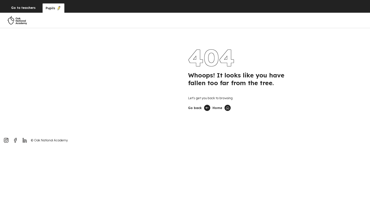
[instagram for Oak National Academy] (6, 140)
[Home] (17, 20)
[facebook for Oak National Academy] (15, 140)
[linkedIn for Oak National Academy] (25, 140)
